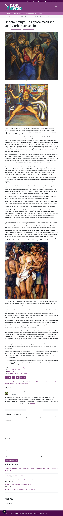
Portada (6, 16)
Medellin (7, 383)
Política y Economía (17, 13)
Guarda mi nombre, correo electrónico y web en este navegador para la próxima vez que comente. (31, 457)
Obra (16, 383)
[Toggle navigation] (56, 7)
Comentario (8, 420)
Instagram (41, 1)
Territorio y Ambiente (30, 13)
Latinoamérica (54, 382)
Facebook (30, 1)
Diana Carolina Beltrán (28, 29)
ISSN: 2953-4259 (54, 1)
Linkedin (48, 1)
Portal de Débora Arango (13, 369)
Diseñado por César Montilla (22, 513)
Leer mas (32, 403)
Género (8, 13)
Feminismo (47, 382)
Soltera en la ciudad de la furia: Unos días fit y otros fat (19, 480)
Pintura (26, 383)
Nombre (7, 439)
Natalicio (12, 383)
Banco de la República (22, 368)
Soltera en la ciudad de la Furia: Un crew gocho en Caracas (20, 489)
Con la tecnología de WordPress (38, 513)
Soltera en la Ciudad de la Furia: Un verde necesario (18, 484)
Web (6, 451)
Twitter (36, 1)
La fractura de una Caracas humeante (14, 475)
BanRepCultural (11, 371)
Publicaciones (12, 16)
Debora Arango (39, 382)
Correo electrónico (10, 445)
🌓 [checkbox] (4, 511)
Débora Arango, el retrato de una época (17, 373)
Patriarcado (21, 383)
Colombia (28, 382)
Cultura (40, 13)
